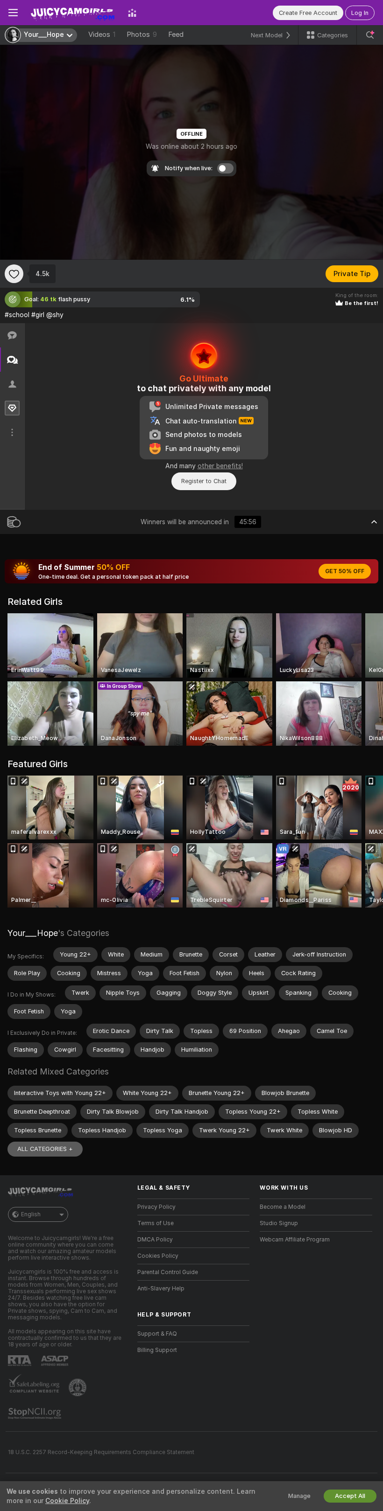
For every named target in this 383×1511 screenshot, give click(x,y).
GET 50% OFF (344, 571)
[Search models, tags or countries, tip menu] (370, 35)
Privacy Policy (156, 1207)
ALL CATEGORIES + (45, 1148)
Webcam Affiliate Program (295, 1239)
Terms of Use (155, 1223)
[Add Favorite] (14, 273)
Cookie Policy (67, 1500)
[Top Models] (132, 12)
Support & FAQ (157, 1334)
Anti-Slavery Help (160, 1288)
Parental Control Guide (167, 1272)
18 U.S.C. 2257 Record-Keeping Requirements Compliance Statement (101, 1452)
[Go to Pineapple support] (78, 1387)
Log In (360, 12)
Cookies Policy (157, 1256)
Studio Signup (279, 1223)
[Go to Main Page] (73, 12)
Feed (176, 34)
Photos (142, 34)
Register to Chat (204, 481)
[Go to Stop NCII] (35, 1413)
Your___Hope (32, 933)
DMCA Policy (155, 1239)
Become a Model (282, 1207)
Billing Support (157, 1350)
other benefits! (220, 466)
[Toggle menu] (13, 12)
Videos (101, 34)
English (31, 1214)
